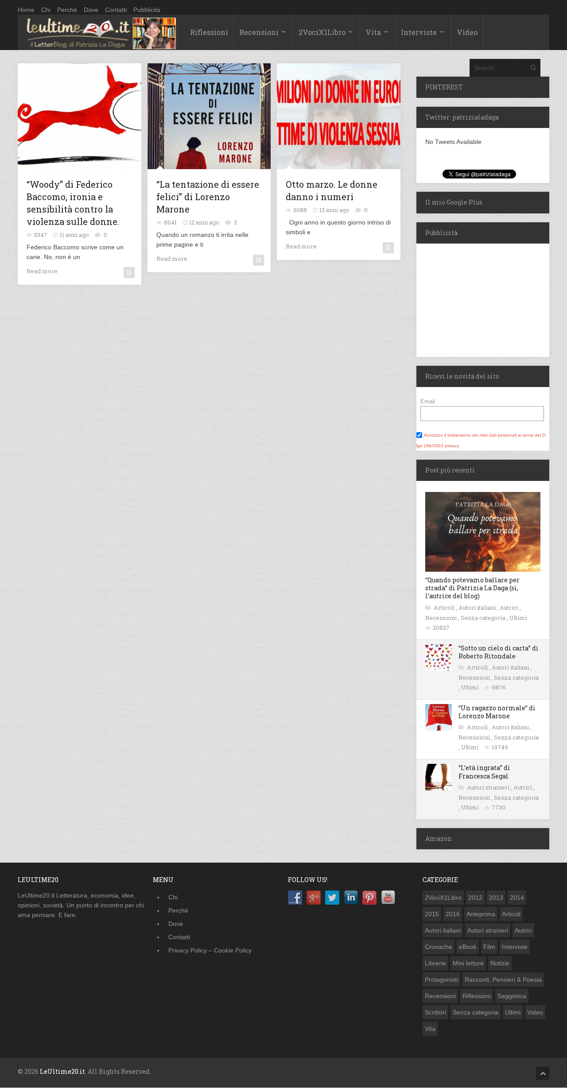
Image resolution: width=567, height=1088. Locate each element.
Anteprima (480, 914)
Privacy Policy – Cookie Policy (210, 950)
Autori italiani (477, 608)
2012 (475, 897)
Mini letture (468, 963)
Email (427, 401)
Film (489, 946)
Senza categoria (484, 618)
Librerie (435, 963)
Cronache (438, 946)
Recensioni (259, 32)
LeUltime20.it (62, 1071)
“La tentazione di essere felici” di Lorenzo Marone (207, 196)
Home (26, 9)
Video (467, 32)
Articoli (445, 608)
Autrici (510, 608)
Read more (42, 271)
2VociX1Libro (322, 32)
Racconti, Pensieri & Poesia (503, 979)
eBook (468, 946)
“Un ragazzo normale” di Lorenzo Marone (497, 712)
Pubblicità (146, 9)
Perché (67, 9)
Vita (373, 32)
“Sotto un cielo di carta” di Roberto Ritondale (498, 652)
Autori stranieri (489, 787)
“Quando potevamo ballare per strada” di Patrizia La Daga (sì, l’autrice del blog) (472, 588)
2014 (517, 897)
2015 (432, 914)
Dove (91, 9)
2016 (453, 914)
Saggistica (511, 995)
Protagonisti (441, 979)
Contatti (116, 9)
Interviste (419, 32)
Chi (45, 9)
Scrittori (435, 1012)
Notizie (499, 963)
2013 (496, 897)
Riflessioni (209, 32)
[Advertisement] (471, 299)
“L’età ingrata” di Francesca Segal (484, 771)
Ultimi (518, 618)
